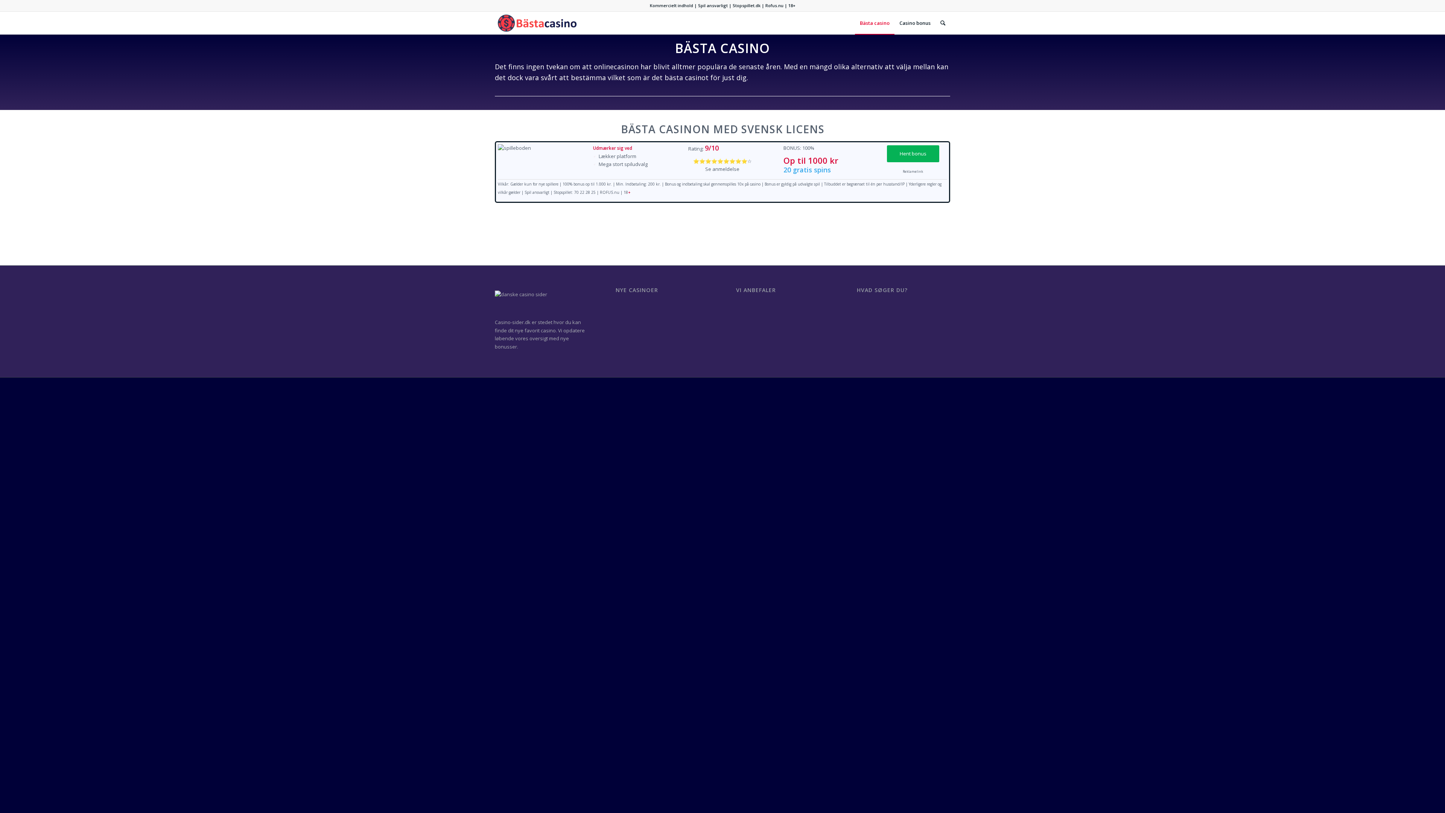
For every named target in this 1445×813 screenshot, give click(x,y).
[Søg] (942, 23)
